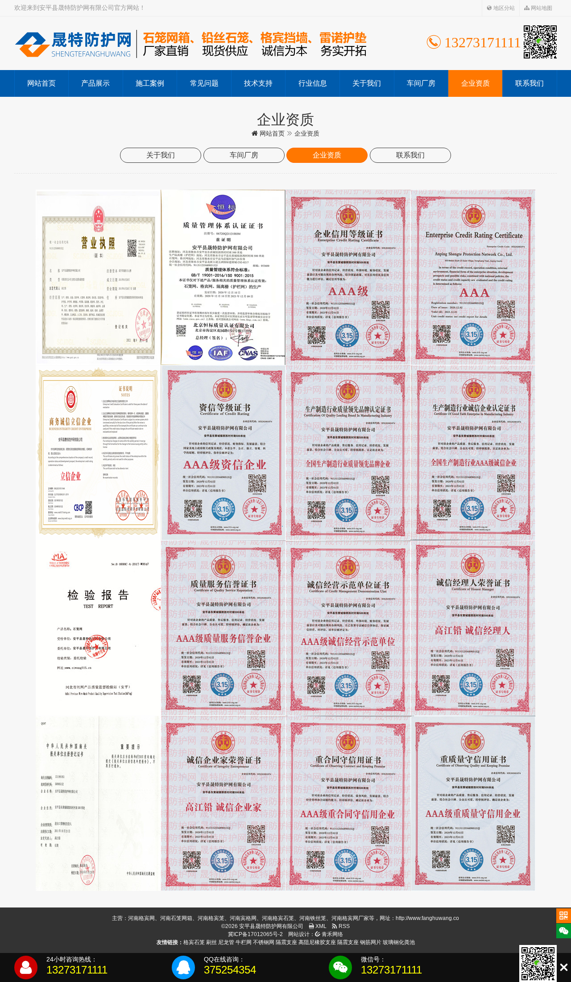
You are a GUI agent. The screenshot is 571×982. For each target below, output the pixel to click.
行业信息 (312, 83)
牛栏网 (244, 942)
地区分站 (503, 8)
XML (320, 926)
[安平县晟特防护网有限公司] (190, 43)
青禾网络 (331, 934)
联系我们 (529, 83)
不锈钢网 (263, 942)
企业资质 (475, 83)
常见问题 (204, 83)
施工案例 (150, 83)
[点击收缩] (563, 967)
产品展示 (95, 83)
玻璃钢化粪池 (399, 942)
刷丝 (211, 942)
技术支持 (258, 83)
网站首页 (41, 83)
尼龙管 (226, 942)
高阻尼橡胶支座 (317, 942)
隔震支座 (286, 942)
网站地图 (541, 8)
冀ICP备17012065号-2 (255, 934)
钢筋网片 (370, 942)
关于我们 (366, 83)
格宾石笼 (194, 942)
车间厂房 (421, 83)
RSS (343, 926)
